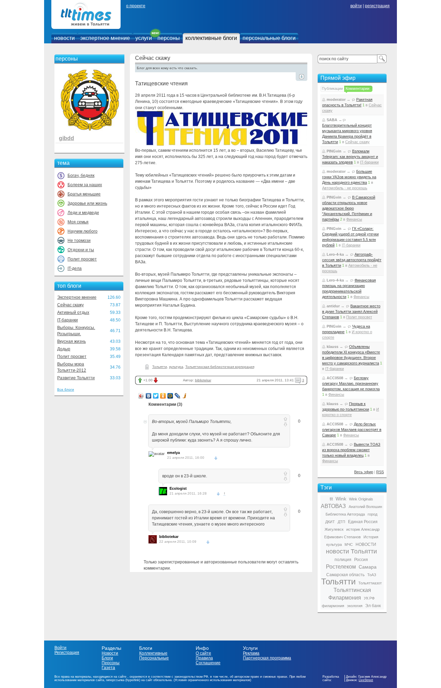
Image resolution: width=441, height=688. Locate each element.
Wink (341, 498)
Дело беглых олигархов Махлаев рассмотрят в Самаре (351, 429)
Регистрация (66, 652)
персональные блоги (269, 38)
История (370, 537)
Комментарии (357, 88)
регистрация (377, 5)
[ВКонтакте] (148, 395)
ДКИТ (330, 522)
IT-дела (75, 268)
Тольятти (159, 367)
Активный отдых (73, 312)
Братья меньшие (84, 194)
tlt (331, 499)
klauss (332, 347)
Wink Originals (361, 499)
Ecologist (178, 488)
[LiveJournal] (177, 395)
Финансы (354, 219)
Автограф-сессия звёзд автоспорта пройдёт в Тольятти (351, 259)
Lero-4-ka (335, 254)
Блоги (107, 658)
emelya (173, 453)
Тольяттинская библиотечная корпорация (219, 367)
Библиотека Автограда (345, 514)
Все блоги (65, 389)
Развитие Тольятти (76, 377)
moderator (336, 99)
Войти (60, 647)
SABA (332, 120)
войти (356, 5)
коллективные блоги (211, 38)
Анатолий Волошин (365, 507)
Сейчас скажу (70, 305)
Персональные (154, 658)
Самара (368, 567)
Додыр (63, 349)
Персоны (111, 662)
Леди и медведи (83, 212)
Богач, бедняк (81, 175)
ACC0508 (335, 378)
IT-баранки (67, 320)
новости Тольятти (351, 551)
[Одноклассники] (163, 395)
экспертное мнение (105, 38)
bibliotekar (203, 380)
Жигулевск (334, 529)
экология (354, 606)
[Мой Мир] (170, 395)
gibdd (66, 138)
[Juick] (184, 395)
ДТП (341, 522)
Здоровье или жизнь (87, 203)
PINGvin (334, 151)
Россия (361, 559)
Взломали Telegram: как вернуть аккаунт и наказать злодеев (350, 156)
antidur (333, 306)
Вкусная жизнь (71, 341)
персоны (168, 38)
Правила (204, 658)
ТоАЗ (371, 575)
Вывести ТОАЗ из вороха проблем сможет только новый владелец (351, 449)
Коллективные (153, 653)
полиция (343, 559)
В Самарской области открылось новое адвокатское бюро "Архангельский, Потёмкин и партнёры (348, 208)
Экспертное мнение (76, 297)
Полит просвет (82, 259)
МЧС (349, 544)
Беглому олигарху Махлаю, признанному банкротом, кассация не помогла (351, 383)
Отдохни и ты (81, 249)
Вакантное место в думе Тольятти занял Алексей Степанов (351, 311)
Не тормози (79, 240)
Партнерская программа (267, 658)
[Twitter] (156, 395)
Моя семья (78, 222)
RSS (380, 472)
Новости (110, 653)
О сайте (203, 653)
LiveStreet (366, 680)
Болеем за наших (85, 184)
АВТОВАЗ (333, 506)
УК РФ (369, 598)
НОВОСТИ (366, 544)
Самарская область (345, 574)
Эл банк (373, 605)
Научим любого (83, 231)
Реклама (251, 653)
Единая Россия (363, 521)
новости (64, 38)
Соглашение (208, 662)
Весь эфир (363, 472)
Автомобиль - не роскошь (344, 188)
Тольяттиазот (370, 583)
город (372, 514)
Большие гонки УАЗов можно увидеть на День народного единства (349, 176)
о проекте (135, 5)
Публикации (332, 88)
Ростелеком (341, 567)
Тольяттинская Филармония (349, 594)
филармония (333, 606)
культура (176, 367)
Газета (108, 667)
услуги (143, 38)
